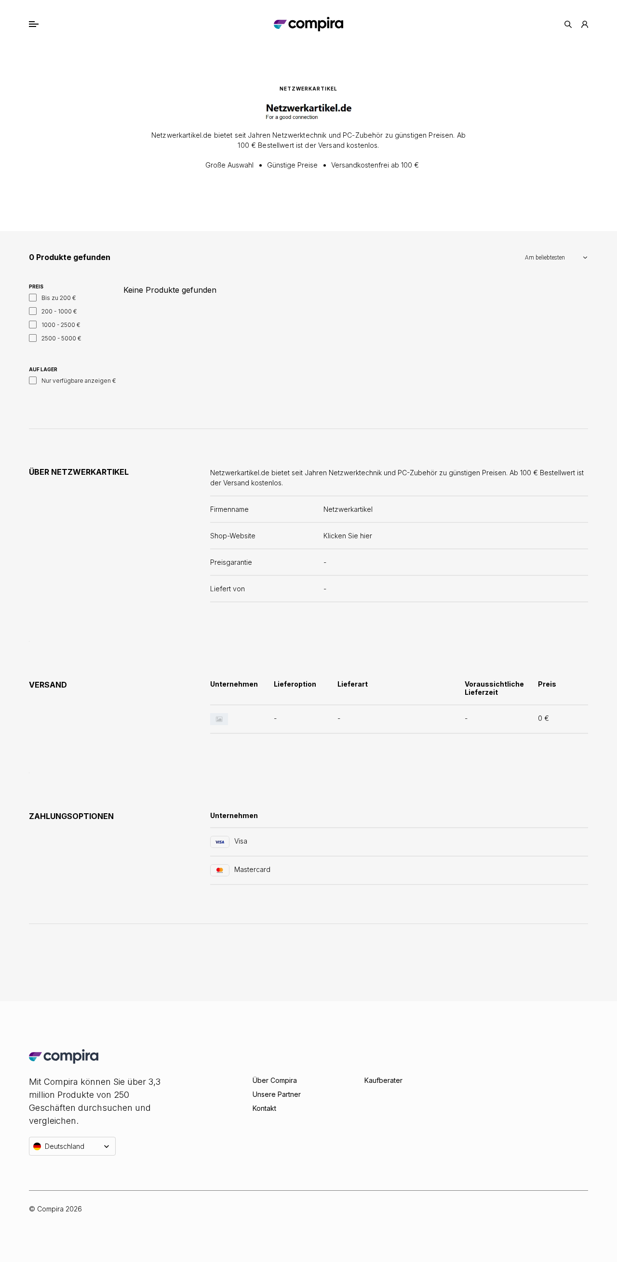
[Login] (584, 24)
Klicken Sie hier (347, 536)
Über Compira (275, 1080)
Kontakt (264, 1108)
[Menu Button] (44, 24)
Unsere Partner (277, 1094)
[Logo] (308, 24)
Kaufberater (383, 1080)
